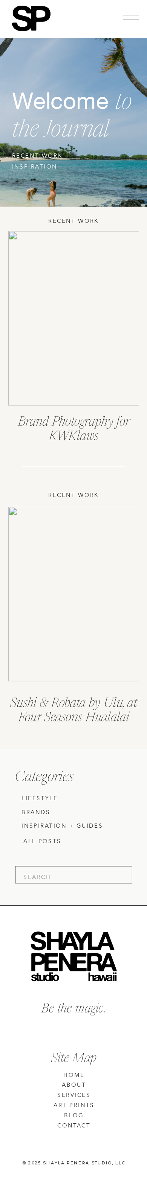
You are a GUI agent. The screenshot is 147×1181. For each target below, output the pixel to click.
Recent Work (73, 221)
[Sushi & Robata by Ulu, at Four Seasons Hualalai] (73, 594)
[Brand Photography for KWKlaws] (73, 318)
